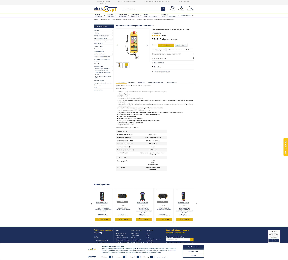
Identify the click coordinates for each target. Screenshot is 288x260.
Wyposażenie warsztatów (122, 239)
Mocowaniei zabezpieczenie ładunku (169, 15)
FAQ (148, 237)
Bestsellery (103, 3)
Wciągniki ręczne (98, 46)
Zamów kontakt (274, 240)
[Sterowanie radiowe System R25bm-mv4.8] (133, 45)
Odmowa (193, 255)
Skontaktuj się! (131, 1)
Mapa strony (150, 242)
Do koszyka (104, 219)
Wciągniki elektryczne (99, 48)
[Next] (196, 203)
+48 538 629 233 (164, 1)
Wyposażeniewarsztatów (135, 15)
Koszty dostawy (135, 233)
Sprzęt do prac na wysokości (123, 240)
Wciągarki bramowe (99, 51)
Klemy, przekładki (98, 43)
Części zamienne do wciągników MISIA (103, 77)
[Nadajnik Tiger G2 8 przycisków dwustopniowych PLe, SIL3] (103, 197)
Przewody (96, 63)
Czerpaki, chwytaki (99, 80)
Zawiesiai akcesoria (111, 15)
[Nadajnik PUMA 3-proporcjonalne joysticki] (123, 197)
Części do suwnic (98, 66)
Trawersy (96, 33)
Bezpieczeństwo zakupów (137, 242)
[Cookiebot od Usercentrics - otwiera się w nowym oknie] (91, 257)
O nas (148, 235)
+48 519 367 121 (151, 1)
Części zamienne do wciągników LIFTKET (103, 73)
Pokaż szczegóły (161, 257)
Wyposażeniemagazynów (123, 15)
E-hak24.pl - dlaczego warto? (154, 239)
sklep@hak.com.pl (186, 1)
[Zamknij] (279, 229)
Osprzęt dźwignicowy (100, 26)
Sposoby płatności (135, 235)
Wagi (95, 87)
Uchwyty (96, 30)
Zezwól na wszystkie (193, 246)
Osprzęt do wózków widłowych (101, 35)
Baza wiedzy (100, 1)
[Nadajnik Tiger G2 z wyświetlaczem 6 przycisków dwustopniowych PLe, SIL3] (143, 197)
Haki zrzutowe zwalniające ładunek (102, 41)
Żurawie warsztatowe (99, 54)
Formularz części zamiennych (102, 68)
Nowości (107, 1)
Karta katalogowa (159, 62)
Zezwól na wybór (193, 251)
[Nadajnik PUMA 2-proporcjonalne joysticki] (164, 197)
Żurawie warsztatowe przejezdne (102, 56)
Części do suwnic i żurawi (101, 70)
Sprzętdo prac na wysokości (150, 15)
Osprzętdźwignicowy (99, 15)
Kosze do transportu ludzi (100, 38)
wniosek (181, 45)
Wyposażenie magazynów (122, 237)
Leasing (133, 237)
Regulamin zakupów (136, 240)
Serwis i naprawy (186, 15)
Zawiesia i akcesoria (120, 235)
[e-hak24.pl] (105, 11)
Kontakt (148, 233)
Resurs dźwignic (98, 90)
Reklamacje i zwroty (136, 239)
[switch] (125, 257)
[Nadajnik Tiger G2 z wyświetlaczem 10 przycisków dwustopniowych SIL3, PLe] (184, 197)
